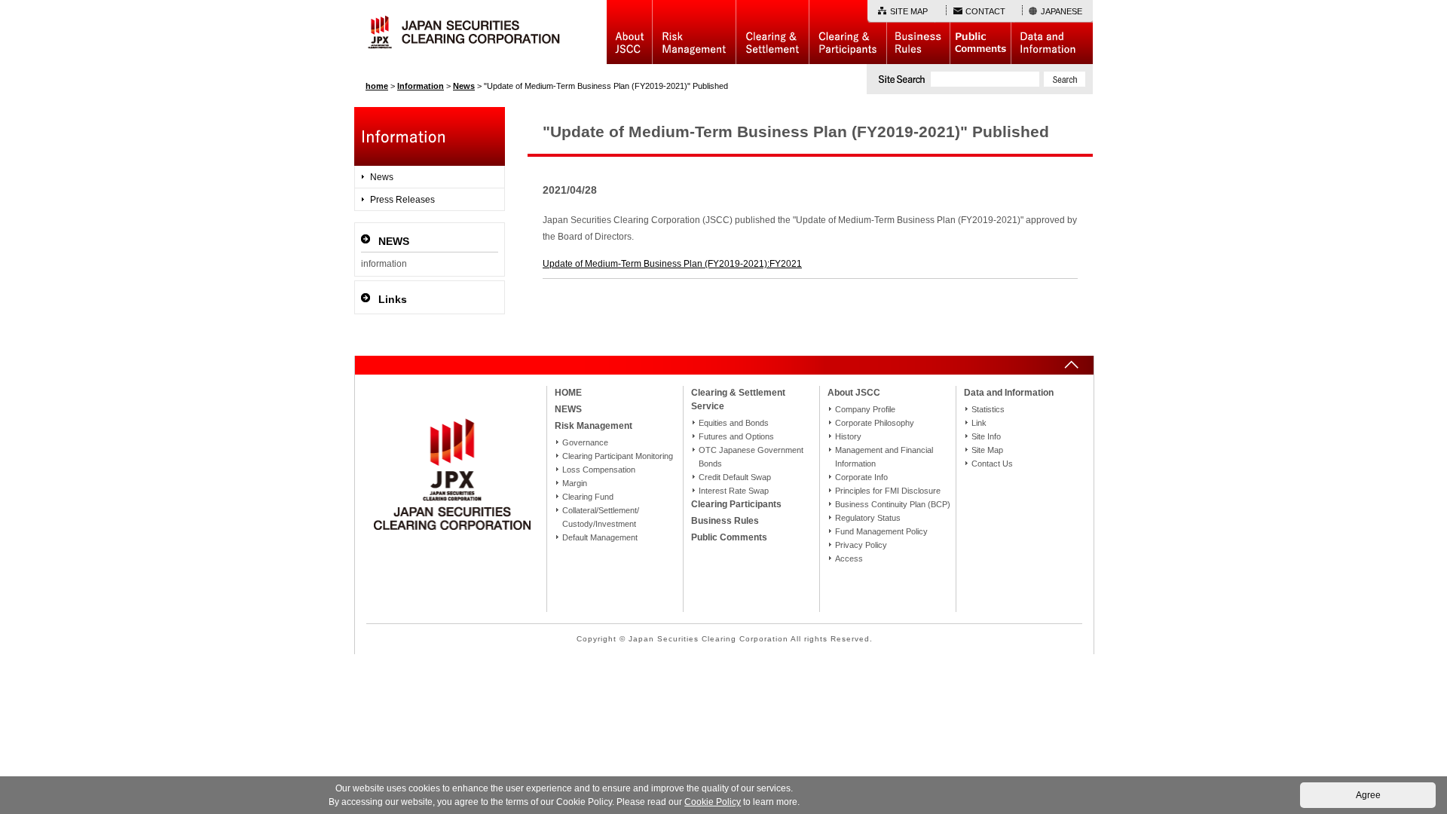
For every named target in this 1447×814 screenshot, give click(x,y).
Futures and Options (736, 436)
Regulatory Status (868, 517)
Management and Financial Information (884, 456)
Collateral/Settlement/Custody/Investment (600, 517)
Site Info (986, 436)
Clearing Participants (847, 32)
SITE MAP (909, 11)
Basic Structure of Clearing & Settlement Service (772, 32)
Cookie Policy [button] (712, 802)
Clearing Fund (587, 496)
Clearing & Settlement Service (738, 399)
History (848, 436)
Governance (585, 442)
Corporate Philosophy (874, 422)
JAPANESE (1061, 11)
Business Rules (918, 32)
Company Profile (865, 409)
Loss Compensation (598, 469)
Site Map (987, 449)
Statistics (988, 409)
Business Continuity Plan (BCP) (892, 504)
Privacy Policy (861, 544)
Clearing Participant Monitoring (617, 456)
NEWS (568, 409)
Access (849, 558)
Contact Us (992, 463)
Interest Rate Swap (734, 490)
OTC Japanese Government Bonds (751, 456)
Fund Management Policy (881, 531)
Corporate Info (861, 477)
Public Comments (980, 32)
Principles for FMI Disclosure (888, 490)
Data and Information (1052, 32)
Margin (574, 483)
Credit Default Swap (735, 477)
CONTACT (985, 11)
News (381, 177)
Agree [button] (1368, 795)
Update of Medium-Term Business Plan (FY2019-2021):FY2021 (672, 264)
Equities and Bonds (734, 422)
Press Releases (402, 199)
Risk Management (694, 32)
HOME (568, 392)
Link (979, 422)
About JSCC (629, 32)
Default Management (600, 537)
